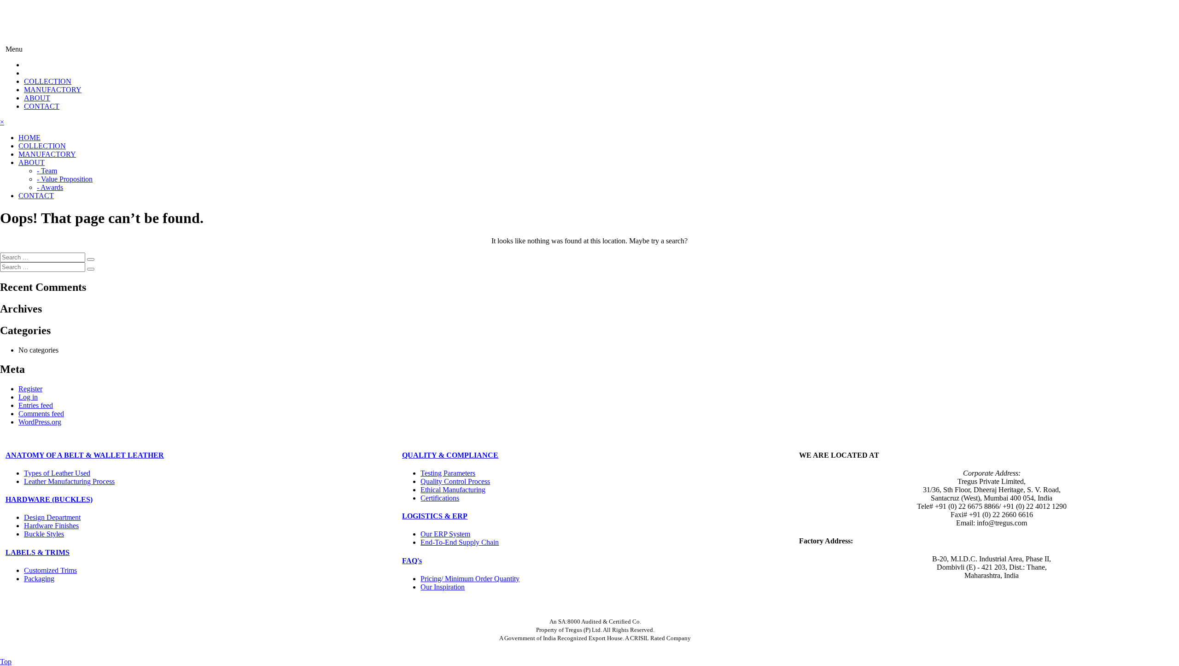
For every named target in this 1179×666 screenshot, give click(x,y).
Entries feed (35, 405)
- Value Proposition (65, 179)
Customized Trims (50, 570)
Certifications (439, 498)
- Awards (50, 187)
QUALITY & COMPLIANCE (450, 455)
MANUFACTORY (53, 90)
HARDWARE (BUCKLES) (49, 499)
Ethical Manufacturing (452, 490)
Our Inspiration (442, 587)
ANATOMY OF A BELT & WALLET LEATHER (85, 455)
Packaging (39, 579)
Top (6, 662)
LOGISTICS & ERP (434, 516)
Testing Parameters (447, 473)
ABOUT (37, 98)
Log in (28, 397)
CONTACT (41, 106)
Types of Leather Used (57, 473)
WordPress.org (39, 422)
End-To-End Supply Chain (459, 542)
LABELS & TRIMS (38, 552)
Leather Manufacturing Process (69, 481)
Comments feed (41, 414)
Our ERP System (445, 534)
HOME (29, 137)
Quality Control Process (455, 481)
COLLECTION (47, 81)
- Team (47, 171)
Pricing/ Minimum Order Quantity (469, 579)
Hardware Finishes (51, 526)
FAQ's (412, 561)
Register (30, 389)
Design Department (52, 517)
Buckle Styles (44, 534)
